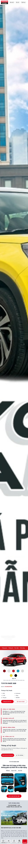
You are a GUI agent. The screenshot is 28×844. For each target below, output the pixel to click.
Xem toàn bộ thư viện (14, 796)
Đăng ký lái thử (7, 701)
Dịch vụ (23, 2)
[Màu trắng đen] (22, 671)
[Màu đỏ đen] (13, 671)
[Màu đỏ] (4, 671)
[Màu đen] (15, 675)
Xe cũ (17, 2)
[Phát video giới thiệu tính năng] (14, 818)
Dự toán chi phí (20, 701)
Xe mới (12, 2)
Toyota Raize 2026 (9, 830)
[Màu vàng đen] (11, 675)
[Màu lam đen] (18, 671)
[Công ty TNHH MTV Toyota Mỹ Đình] (4, 2)
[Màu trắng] (9, 671)
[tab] (7, 770)
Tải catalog (20, 755)
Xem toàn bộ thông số (7, 755)
